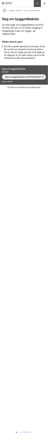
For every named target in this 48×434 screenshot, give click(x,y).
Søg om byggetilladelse (32, 10)
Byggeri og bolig (15, 10)
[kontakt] (37, 3)
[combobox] (4, 10)
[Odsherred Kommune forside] (9, 3)
